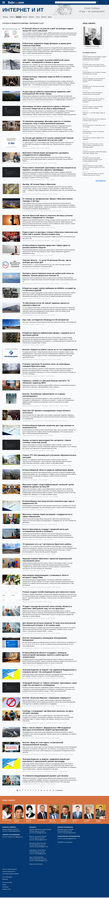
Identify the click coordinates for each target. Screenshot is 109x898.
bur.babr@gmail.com (40, 832)
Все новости (101, 181)
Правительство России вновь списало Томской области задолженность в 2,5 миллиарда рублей (93, 145)
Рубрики (18, 17)
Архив (50, 17)
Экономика (39, 496)
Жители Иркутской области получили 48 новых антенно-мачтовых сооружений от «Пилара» (48, 217)
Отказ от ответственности (9, 869)
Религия (33, 420)
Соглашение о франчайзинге (10, 873)
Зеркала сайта (6, 889)
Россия (49, 359)
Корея (45, 163)
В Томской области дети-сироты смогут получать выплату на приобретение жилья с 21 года (94, 66)
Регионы (5, 17)
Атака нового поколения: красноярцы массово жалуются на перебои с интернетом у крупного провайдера (49, 169)
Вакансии (5, 879)
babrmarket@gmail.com (69, 838)
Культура (32, 601)
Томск (37, 38)
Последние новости (89, 52)
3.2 (12, 894)
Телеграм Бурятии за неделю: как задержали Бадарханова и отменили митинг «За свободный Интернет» (49, 671)
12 (47, 790)
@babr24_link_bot (13, 829)
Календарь (5, 887)
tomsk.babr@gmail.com (41, 860)
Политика (32, 38)
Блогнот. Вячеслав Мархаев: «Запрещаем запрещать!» (47, 698)
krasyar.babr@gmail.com (41, 846)
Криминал (25, 55)
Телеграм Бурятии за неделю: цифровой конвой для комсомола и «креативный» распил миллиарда (46, 760)
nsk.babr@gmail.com (40, 853)
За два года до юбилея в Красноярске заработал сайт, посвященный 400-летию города (47, 93)
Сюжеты (12, 17)
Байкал (52, 283)
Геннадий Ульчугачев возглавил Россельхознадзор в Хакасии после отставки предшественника (92, 159)
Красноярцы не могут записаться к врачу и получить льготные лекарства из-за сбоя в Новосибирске (46, 107)
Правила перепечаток (8, 871)
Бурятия (57, 283)
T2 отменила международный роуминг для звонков (45, 776)
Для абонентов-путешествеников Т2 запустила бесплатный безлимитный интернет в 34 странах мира (49, 624)
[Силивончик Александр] (92, 36)
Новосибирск (49, 116)
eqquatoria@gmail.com (69, 832)
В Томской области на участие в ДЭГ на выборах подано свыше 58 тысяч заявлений (93, 100)
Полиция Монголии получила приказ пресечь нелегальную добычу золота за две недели (93, 167)
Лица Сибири (89, 23)
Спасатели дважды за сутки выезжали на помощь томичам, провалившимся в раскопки (94, 80)
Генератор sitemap (38, 894)
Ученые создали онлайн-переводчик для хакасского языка (49, 592)
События (33, 72)
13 (50, 790)
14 (53, 790)
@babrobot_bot (67, 831)
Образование (26, 163)
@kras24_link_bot (40, 845)
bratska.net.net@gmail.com (15, 837)
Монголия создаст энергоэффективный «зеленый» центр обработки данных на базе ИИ (48, 486)
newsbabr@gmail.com (14, 831)
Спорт (32, 86)
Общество (42, 210)
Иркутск (46, 72)
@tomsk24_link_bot (40, 858)
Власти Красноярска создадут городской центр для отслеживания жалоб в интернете (45, 530)
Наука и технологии (49, 420)
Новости (43, 17)
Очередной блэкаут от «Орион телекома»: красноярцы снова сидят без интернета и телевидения (50, 684)
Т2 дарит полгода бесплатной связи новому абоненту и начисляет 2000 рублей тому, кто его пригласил (47, 607)
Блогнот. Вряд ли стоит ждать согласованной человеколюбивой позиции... (43, 744)
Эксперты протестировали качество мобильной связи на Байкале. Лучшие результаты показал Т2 (48, 274)
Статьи (38, 17)
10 (41, 790)
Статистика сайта (7, 882)
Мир (56, 420)
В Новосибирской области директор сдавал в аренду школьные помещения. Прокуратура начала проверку (94, 58)
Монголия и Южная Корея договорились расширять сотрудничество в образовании (46, 154)
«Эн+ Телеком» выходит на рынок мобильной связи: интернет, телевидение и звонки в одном (46, 61)
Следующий (59, 790)
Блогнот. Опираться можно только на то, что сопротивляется (50, 350)
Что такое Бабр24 (7, 877)
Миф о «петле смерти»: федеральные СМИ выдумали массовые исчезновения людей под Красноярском (47, 729)
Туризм (32, 101)
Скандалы (48, 678)
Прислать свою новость (35, 864)
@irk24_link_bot (39, 838)
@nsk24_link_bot (40, 852)
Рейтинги (31, 17)
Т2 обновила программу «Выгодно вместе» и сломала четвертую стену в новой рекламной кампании (47, 122)
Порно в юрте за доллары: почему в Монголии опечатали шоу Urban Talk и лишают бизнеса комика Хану (50, 233)
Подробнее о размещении (64, 842)
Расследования (45, 648)
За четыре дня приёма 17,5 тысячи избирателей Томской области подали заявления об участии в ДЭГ (48, 139)
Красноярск (37, 86)
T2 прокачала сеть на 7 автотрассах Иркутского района (47, 544)
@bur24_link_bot (40, 831)
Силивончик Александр (92, 46)
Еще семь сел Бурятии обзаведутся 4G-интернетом (46, 320)
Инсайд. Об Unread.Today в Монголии (39, 184)
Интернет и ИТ (26, 38)
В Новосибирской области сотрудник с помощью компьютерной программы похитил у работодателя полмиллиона (45, 655)
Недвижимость (49, 771)
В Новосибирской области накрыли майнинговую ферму (48, 470)
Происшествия (34, 116)
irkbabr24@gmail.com (41, 839)
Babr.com (16, 2)
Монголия (38, 55)
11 (44, 790)
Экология (33, 496)
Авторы (25, 17)
